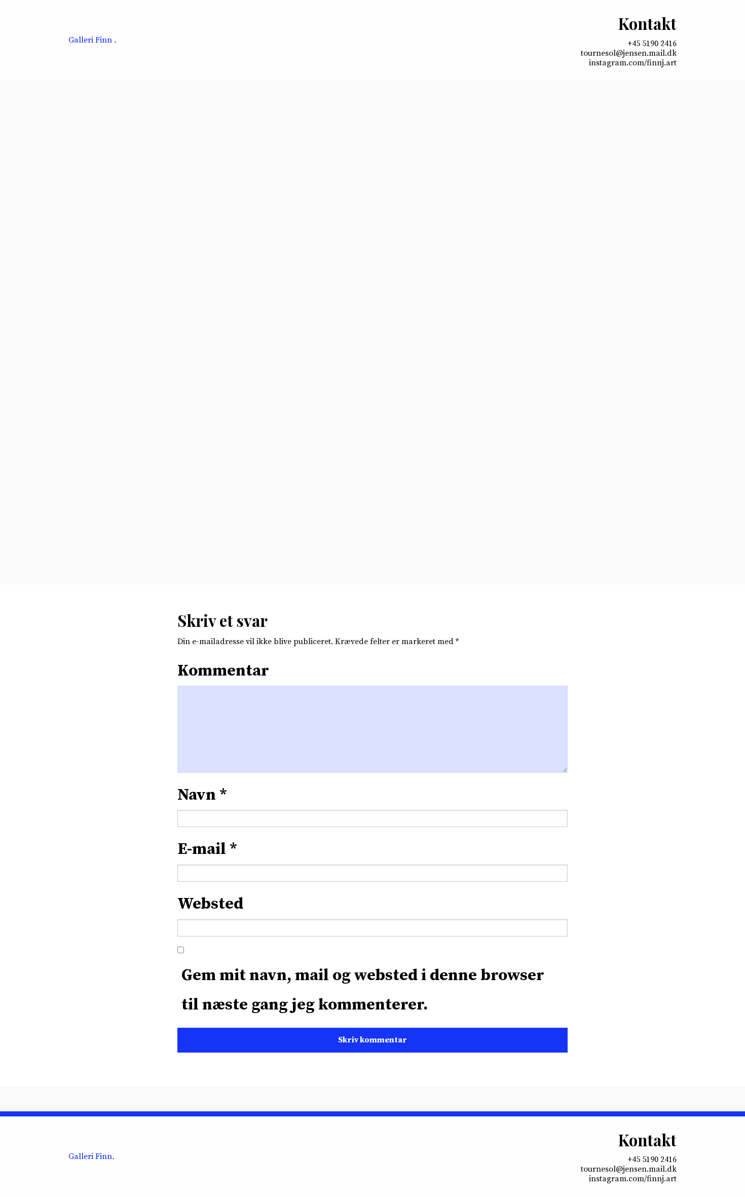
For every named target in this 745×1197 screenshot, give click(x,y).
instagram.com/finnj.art (633, 63)
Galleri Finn (92, 40)
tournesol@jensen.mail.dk (629, 53)
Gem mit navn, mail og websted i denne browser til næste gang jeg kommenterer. (362, 990)
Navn (202, 795)
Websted (210, 904)
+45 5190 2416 (652, 44)
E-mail (207, 849)
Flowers (247, 380)
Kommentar (223, 671)
